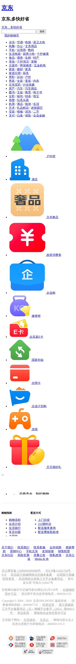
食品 (12, 57)
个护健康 (43, 53)
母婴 (12, 100)
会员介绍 (15, 523)
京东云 (44, 619)
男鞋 (12, 77)
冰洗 (12, 42)
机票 (12, 103)
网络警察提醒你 (38, 638)
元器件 (13, 65)
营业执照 (23, 612)
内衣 (36, 80)
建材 (20, 69)
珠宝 (36, 96)
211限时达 (44, 523)
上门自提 (44, 519)
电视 (28, 42)
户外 (28, 77)
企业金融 (39, 115)
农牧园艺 (37, 107)
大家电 (13, 536)
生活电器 (15, 53)
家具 (28, 69)
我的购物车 (11, 35)
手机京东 (32, 551)
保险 (28, 115)
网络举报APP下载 (38, 645)
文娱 (20, 92)
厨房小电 (29, 53)
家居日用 (15, 73)
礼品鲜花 (23, 107)
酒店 (20, 103)
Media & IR (42, 559)
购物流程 (15, 519)
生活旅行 (15, 528)
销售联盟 (64, 551)
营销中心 (16, 551)
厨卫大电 (39, 42)
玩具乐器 (23, 100)
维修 (20, 111)
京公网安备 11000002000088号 (22, 570)
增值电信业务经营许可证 (50, 612)
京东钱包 (29, 619)
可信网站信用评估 (17, 638)
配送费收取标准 (48, 532)
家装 (12, 69)
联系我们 (23, 547)
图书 (12, 92)
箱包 (20, 96)
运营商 (21, 50)
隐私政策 (55, 555)
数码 (31, 50)
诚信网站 (58, 638)
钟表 (28, 96)
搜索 (41, 31)
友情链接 (48, 551)
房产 (12, 88)
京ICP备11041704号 (58, 570)
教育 (28, 92)
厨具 (26, 73)
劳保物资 (26, 65)
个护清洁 (23, 61)
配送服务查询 (47, 528)
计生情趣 (29, 84)
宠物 (34, 61)
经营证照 (48, 604)
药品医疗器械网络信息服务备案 (32, 574)
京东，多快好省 (11, 27)
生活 (36, 103)
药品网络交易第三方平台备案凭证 (41, 578)
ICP (4, 574)
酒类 (20, 57)
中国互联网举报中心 (17, 645)
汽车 (20, 88)
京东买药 (15, 84)
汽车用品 (31, 88)
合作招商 (55, 547)
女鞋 (12, 96)
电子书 (37, 92)
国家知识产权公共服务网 (45, 651)
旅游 (28, 103)
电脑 (12, 46)
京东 (7, 7)
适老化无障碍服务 (29, 651)
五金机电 (40, 65)
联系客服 (39, 547)
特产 (36, 57)
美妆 (12, 61)
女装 (20, 80)
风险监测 (23, 555)
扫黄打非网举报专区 (58, 645)
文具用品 (31, 46)
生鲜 (28, 57)
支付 (12, 115)
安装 (12, 111)
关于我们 (7, 547)
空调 (20, 42)
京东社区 (7, 555)
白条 (20, 115)
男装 (12, 80)
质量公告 (39, 555)
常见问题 (15, 532)
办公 (20, 46)
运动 (20, 77)
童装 (28, 80)
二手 (36, 111)
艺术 (12, 107)
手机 (12, 50)
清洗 (28, 111)
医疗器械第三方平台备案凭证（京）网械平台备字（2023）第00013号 (38, 608)
